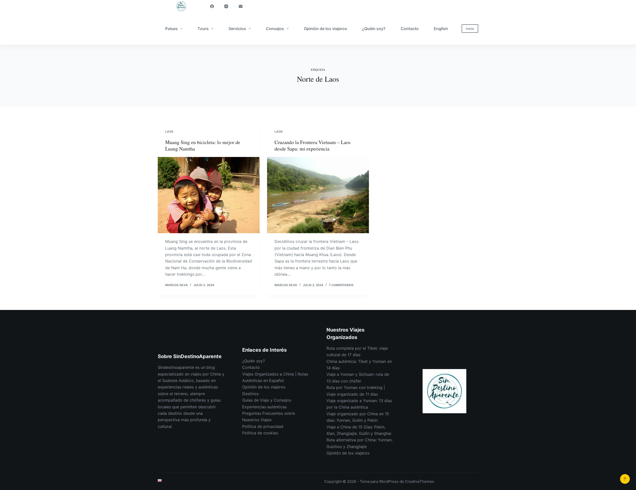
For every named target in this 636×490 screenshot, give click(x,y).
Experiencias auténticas (264, 406)
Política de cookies (260, 432)
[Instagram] (226, 6)
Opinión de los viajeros (325, 28)
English (441, 28)
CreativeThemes (419, 481)
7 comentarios (341, 285)
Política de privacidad (262, 426)
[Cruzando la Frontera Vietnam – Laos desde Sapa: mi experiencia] (318, 195)
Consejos (275, 28)
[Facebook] (212, 6)
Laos (169, 131)
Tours (203, 28)
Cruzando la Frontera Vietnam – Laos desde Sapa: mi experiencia (313, 145)
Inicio (470, 29)
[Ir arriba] (625, 479)
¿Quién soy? (374, 28)
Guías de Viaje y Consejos (266, 400)
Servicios (237, 28)
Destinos (250, 393)
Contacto (410, 28)
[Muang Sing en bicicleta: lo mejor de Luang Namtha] (209, 195)
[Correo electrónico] (240, 6)
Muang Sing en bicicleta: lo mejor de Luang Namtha (202, 145)
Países (171, 28)
